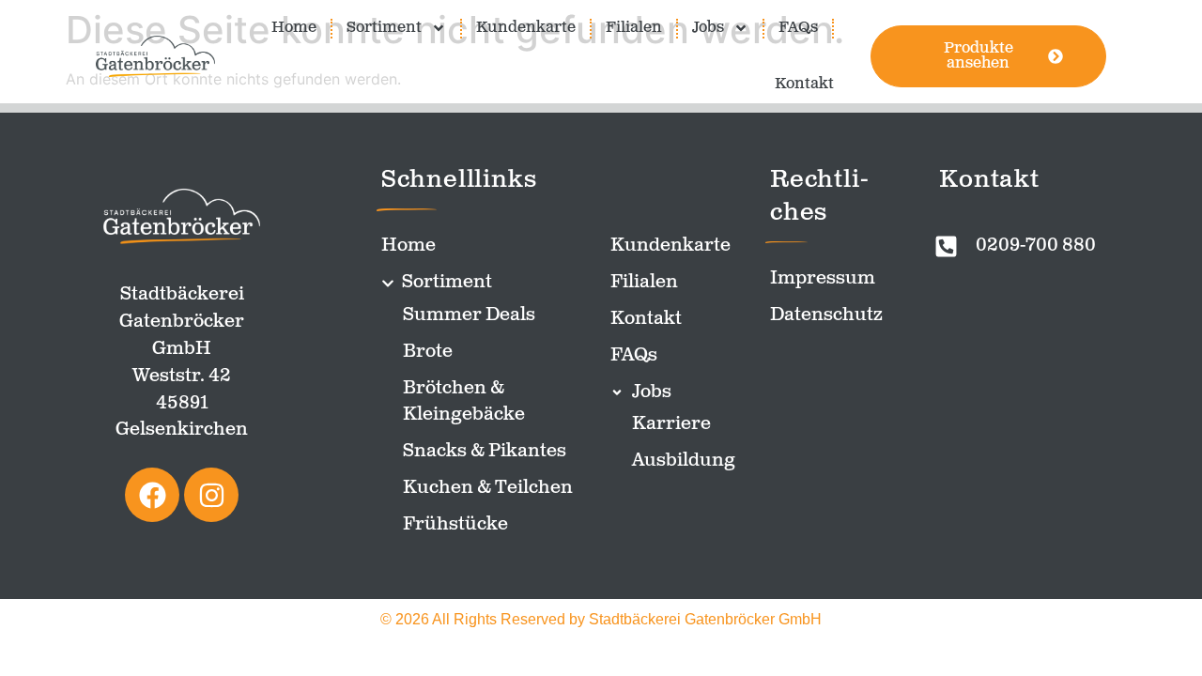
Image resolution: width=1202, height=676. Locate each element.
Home (293, 28)
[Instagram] (211, 495)
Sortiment (384, 28)
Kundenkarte (526, 28)
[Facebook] (152, 495)
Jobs (708, 28)
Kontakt (804, 84)
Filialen (634, 28)
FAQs (798, 28)
